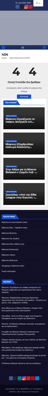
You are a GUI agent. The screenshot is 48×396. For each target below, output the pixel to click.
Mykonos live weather (10, 239)
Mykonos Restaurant (10, 249)
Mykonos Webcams (10, 260)
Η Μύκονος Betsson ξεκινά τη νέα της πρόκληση (21, 363)
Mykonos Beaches (9, 233)
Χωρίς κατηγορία (11, 116)
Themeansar (35, 392)
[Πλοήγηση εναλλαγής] (22, 47)
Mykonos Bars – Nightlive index (14, 228)
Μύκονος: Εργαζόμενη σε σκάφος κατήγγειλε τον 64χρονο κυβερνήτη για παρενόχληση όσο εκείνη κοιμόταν (21, 289)
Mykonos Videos (8, 255)
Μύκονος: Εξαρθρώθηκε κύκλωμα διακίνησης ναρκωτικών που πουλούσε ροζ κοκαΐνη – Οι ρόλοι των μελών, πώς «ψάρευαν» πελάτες (24, 300)
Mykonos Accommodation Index (14, 222)
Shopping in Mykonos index (13, 266)
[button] (41, 47)
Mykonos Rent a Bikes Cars (13, 244)
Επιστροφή (24, 96)
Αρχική (4, 58)
